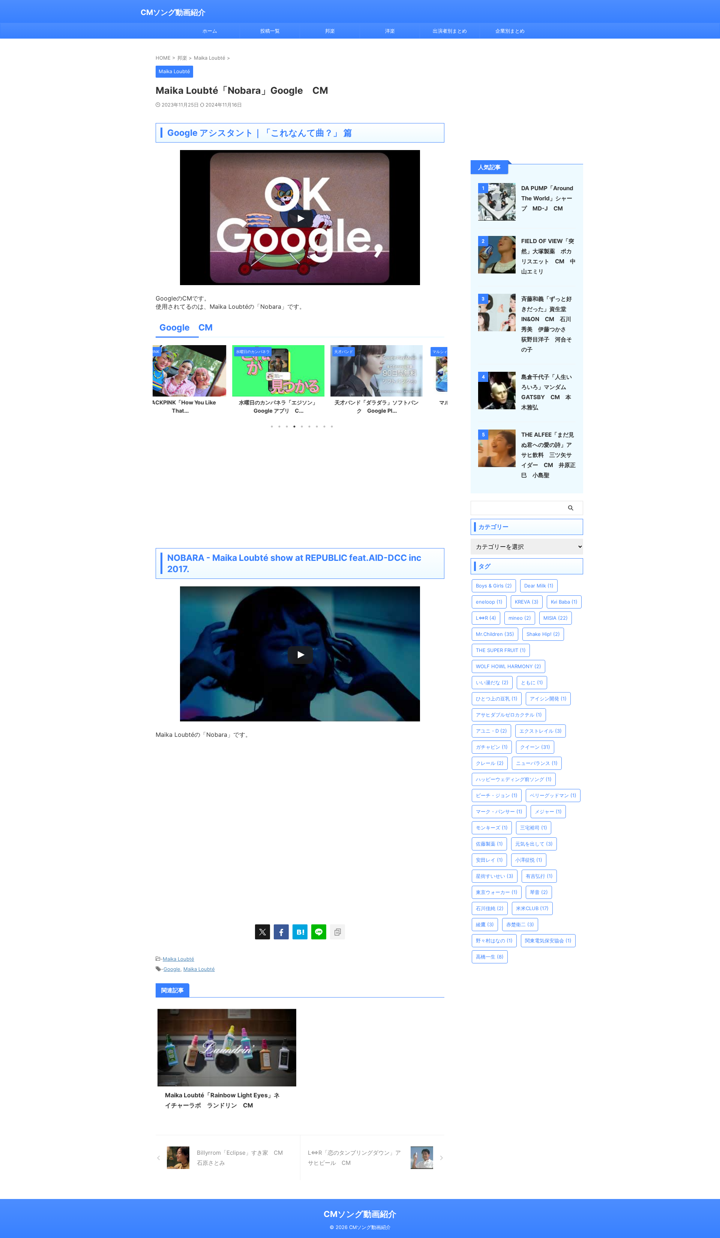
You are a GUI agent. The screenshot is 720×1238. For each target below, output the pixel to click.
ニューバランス (537, 763)
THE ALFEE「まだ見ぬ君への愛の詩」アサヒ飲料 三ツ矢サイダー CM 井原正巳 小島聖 (548, 455)
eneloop (489, 602)
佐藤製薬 (489, 844)
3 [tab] (287, 426)
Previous (163, 380)
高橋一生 (490, 957)
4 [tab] (294, 426)
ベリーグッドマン (553, 795)
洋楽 (390, 31)
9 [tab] (332, 426)
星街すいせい (494, 876)
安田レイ (489, 860)
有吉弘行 (539, 876)
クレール (490, 763)
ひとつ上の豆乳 (497, 699)
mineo (519, 618)
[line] (318, 931)
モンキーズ (492, 828)
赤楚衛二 (520, 924)
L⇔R (486, 618)
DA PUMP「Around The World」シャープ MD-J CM (547, 198)
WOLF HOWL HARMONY (508, 666)
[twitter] (262, 931)
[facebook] (281, 931)
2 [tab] (279, 426)
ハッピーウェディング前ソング (514, 779)
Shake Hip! (543, 634)
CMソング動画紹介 (173, 12)
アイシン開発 (548, 699)
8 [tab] (324, 426)
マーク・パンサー (499, 811)
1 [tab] (272, 426)
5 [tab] (302, 426)
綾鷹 (485, 924)
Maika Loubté (178, 959)
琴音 (539, 892)
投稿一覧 (270, 31)
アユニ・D (491, 731)
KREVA (526, 602)
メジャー (548, 811)
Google (172, 969)
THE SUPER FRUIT (501, 650)
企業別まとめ (510, 31)
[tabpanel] (202, 382)
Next (437, 380)
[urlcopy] (337, 931)
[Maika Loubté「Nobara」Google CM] (300, 931)
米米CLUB (532, 908)
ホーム (209, 31)
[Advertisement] (300, 488)
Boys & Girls (494, 586)
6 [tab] (309, 426)
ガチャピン (492, 747)
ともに (532, 682)
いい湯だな (492, 682)
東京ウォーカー (497, 892)
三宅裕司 (533, 828)
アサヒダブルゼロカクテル (509, 715)
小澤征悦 (528, 860)
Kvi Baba (564, 602)
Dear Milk (539, 586)
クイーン (535, 747)
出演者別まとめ (450, 31)
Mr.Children (495, 634)
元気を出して (534, 844)
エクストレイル (540, 731)
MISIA (555, 618)
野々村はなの (494, 941)
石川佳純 (490, 908)
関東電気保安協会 (548, 941)
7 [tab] (317, 426)
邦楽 (330, 31)
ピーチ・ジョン (497, 795)
